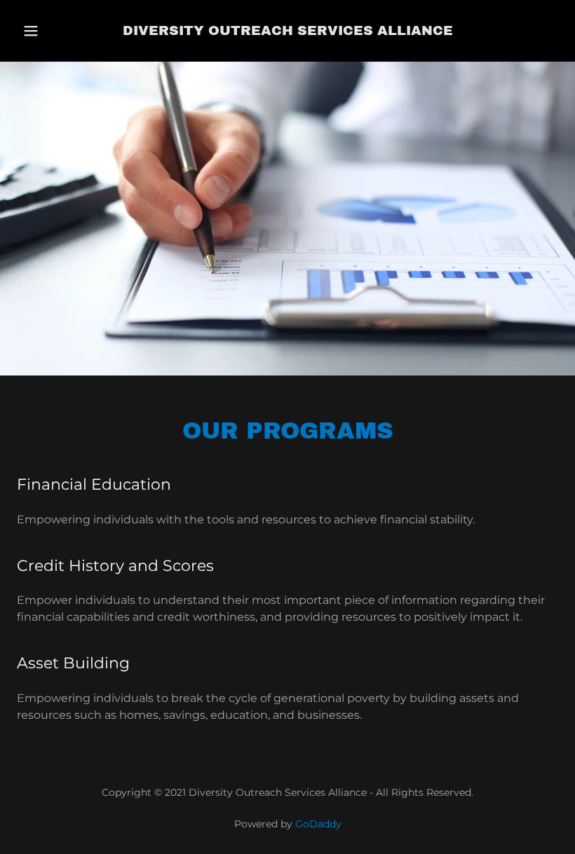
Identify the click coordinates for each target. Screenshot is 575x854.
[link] (287, 31)
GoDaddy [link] (318, 824)
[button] (43, 31)
